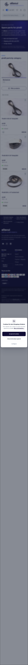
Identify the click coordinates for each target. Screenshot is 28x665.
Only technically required (14, 339)
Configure (14, 343)
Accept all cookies (14, 334)
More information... (19, 328)
